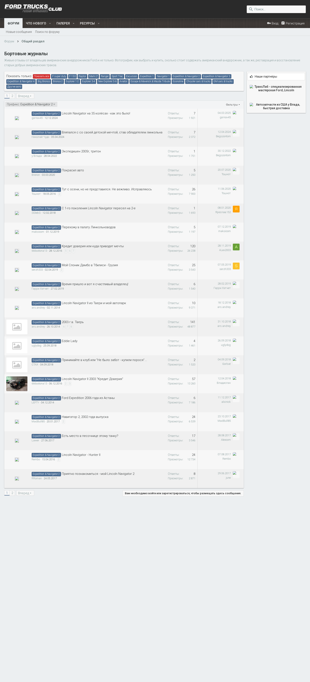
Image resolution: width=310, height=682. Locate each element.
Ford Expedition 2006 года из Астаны (88, 398)
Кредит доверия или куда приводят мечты (93, 246)
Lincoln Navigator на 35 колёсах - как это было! (96, 113)
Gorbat (226, 363)
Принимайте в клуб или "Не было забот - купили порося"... (104, 360)
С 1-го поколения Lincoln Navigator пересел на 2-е (99, 208)
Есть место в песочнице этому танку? (90, 436)
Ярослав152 (223, 212)
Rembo (36, 459)
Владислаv (224, 382)
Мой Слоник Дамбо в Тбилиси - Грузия (90, 265)
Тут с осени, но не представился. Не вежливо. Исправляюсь (107, 189)
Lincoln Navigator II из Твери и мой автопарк (94, 303)
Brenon (36, 174)
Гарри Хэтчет (40, 288)
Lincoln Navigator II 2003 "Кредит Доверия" (92, 379)
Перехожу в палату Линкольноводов (89, 227)
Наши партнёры (266, 76)
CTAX (35, 364)
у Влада (37, 155)
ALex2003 (225, 250)
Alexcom (226, 439)
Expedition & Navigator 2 (30, 104)
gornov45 (37, 117)
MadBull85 (38, 421)
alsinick (226, 401)
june (228, 477)
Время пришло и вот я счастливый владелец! (95, 284)
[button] (50, 23)
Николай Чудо (40, 136)
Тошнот (226, 174)
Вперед (23, 96)
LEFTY (35, 402)
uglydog (36, 345)
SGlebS (36, 212)
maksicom (38, 231)
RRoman (37, 478)
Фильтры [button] (232, 104)
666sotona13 (39, 250)
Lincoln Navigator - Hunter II (81, 455)
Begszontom (223, 136)
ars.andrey (38, 307)
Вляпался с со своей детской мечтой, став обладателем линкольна (112, 132)
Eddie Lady (69, 341)
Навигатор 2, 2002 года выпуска (85, 417)
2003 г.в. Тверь (73, 322)
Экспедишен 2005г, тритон (81, 151)
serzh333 (37, 269)
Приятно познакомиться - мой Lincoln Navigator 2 (98, 474)
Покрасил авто (73, 170)
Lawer (35, 440)
